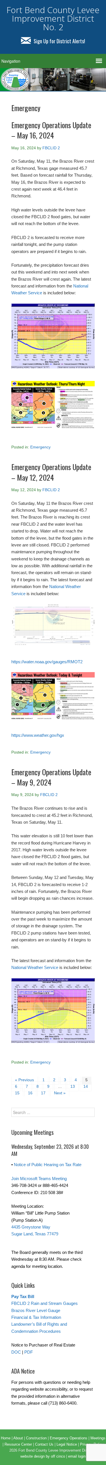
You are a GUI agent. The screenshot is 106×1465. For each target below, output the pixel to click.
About (18, 1438)
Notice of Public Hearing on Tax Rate (47, 1164)
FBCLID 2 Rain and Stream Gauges (44, 1303)
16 (30, 1093)
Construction (36, 1438)
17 (43, 1093)
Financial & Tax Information (36, 1317)
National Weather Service (34, 967)
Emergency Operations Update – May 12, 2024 (51, 472)
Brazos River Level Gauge (35, 1310)
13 (72, 1086)
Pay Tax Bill (22, 1296)
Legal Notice (67, 1444)
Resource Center (18, 1444)
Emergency (40, 447)
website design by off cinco (42, 1456)
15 (17, 1093)
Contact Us (44, 1444)
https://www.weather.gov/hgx (37, 735)
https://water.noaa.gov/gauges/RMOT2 (47, 661)
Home (5, 1438)
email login (77, 1456)
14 (85, 1086)
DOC (16, 1352)
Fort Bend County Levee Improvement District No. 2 (53, 18)
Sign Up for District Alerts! (59, 41)
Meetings (97, 1438)
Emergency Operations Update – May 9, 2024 (51, 777)
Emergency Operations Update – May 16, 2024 (51, 130)
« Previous (24, 1080)
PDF (28, 1352)
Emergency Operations (68, 1438)
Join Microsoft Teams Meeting (39, 1178)
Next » (60, 1093)
